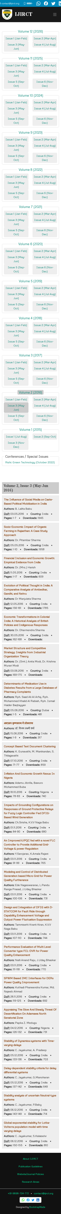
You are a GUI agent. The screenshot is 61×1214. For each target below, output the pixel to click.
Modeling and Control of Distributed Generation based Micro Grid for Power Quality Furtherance (28, 876)
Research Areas (30, 1181)
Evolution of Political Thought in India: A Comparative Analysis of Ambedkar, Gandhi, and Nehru (28, 589)
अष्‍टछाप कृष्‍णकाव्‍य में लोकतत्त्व (18, 723)
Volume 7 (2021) (30, 207)
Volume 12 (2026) (30, 31)
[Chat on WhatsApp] (38, 3)
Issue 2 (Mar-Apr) (45, 38)
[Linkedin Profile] (37, 1200)
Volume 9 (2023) (31, 132)
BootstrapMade (37, 1207)
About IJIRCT (30, 1158)
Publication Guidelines (30, 1166)
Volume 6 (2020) (30, 244)
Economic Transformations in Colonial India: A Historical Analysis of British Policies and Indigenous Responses (27, 621)
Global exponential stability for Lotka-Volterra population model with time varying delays (27, 1127)
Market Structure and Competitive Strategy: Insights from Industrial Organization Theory (25, 652)
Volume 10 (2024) (30, 95)
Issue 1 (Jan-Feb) (16, 38)
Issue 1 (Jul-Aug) (16, 436)
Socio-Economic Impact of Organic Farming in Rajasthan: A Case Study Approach (25, 531)
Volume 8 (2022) (31, 169)
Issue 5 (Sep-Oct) (16, 83)
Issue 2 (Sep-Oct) (45, 436)
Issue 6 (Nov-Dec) (45, 83)
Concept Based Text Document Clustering (30, 746)
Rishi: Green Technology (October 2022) (30, 462)
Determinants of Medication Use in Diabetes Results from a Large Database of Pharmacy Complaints (30, 687)
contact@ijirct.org (43, 1193)
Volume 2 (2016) (30, 392)
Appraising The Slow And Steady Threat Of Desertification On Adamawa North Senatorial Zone (30, 1013)
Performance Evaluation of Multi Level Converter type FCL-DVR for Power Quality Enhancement (27, 951)
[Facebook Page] (46, 3)
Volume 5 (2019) (30, 281)
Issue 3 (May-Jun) (16, 46)
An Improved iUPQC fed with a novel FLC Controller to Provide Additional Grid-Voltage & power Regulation (29, 844)
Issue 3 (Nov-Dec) (16, 444)
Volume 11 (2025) (30, 58)
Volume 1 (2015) (30, 429)
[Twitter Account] (53, 3)
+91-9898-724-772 (18, 1193)
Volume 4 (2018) (30, 318)
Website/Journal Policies (30, 1174)
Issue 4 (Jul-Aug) (45, 44)
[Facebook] (28, 1200)
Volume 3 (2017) (30, 355)
